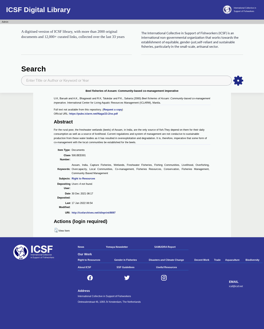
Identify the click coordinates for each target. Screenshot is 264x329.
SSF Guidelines (125, 267)
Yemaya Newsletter (117, 247)
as (238, 81)
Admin (5, 21)
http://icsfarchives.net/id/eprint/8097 (94, 212)
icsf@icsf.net (236, 286)
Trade (217, 260)
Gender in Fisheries (125, 260)
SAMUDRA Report (165, 247)
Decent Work (201, 260)
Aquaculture (232, 260)
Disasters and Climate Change (166, 260)
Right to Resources (83, 178)
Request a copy (112, 109)
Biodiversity (252, 260)
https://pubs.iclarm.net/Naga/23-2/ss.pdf (93, 113)
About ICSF (84, 267)
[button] (56, 230)
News (81, 247)
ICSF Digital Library (38, 10)
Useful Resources (166, 267)
